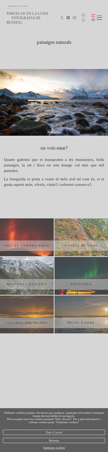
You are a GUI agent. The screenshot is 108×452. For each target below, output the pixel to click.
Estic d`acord (54, 432)
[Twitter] (62, 17)
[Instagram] (74, 17)
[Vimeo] (68, 17)
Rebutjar (54, 440)
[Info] (83, 15)
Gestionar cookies (54, 447)
